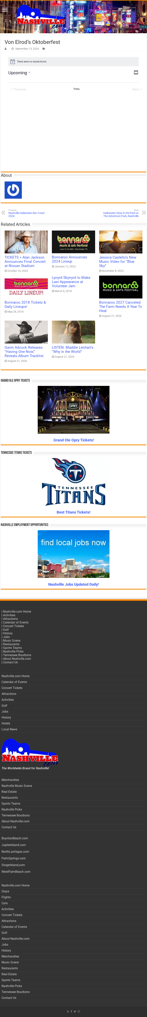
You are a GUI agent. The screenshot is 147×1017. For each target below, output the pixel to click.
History (8, 633)
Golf (6, 629)
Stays (5, 891)
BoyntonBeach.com (15, 838)
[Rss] (68, 1011)
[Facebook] (71, 1011)
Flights (6, 897)
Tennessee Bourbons (17, 655)
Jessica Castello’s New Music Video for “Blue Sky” (117, 261)
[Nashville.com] (73, 17)
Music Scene (11, 640)
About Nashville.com (17, 659)
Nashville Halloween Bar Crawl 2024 (26, 213)
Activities (9, 615)
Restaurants (11, 644)
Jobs (6, 637)
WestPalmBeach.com (16, 871)
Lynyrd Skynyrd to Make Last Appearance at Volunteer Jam (71, 282)
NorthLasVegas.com (15, 851)
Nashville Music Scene (17, 786)
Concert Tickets (13, 626)
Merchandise (10, 780)
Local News (9, 729)
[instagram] (78, 1011)
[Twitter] (75, 1011)
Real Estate (9, 792)
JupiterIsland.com (14, 845)
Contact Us (10, 662)
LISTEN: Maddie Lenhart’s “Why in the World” (72, 349)
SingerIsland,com (13, 865)
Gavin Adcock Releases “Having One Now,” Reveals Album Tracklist (24, 351)
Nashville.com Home (17, 611)
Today (76, 88)
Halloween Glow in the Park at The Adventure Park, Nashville (121, 213)
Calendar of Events (16, 622)
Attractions (10, 619)
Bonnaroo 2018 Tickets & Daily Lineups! (25, 304)
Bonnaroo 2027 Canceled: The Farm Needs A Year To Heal (120, 306)
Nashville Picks (13, 651)
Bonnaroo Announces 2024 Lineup (69, 259)
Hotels (6, 723)
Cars (5, 903)
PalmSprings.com (14, 858)
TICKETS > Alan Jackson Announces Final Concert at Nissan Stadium (25, 261)
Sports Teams (12, 648)
